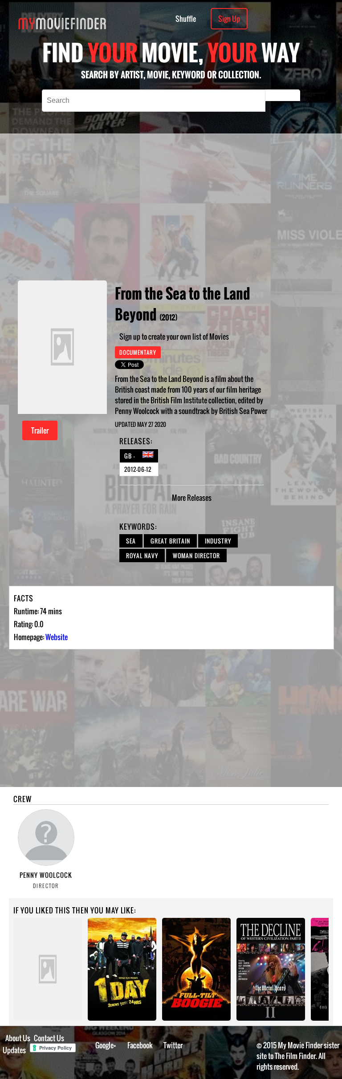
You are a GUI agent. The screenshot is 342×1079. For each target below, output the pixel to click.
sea (131, 540)
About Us (17, 1038)
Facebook (140, 1045)
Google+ (105, 1045)
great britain (170, 540)
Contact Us (49, 1038)
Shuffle (185, 18)
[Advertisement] (208, 207)
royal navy (142, 555)
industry (218, 540)
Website (56, 637)
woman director (196, 555)
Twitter (173, 1045)
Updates (14, 1050)
